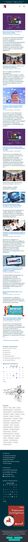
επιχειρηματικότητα (7, 418)
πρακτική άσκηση (7, 431)
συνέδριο (17, 438)
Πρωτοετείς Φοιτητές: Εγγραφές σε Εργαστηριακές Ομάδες (12, 32)
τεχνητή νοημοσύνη (7, 442)
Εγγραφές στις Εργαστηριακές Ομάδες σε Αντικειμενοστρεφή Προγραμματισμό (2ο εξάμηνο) (14, 233)
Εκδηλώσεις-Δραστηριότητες (12, 358)
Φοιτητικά (7, 350)
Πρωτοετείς (7, 352)
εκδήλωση (17, 414)
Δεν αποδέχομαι (18, 537)
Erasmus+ (5, 407)
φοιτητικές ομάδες (7, 444)
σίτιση (13, 435)
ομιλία (11, 425)
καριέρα (18, 420)
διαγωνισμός (6, 414)
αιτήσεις (18, 407)
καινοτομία (13, 420)
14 (16, 373)
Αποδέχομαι (9, 537)
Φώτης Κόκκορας (9, 34)
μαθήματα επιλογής (15, 422)
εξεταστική (17, 416)
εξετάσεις (11, 416)
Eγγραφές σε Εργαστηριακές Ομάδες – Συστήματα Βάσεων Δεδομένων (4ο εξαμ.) (13, 107)
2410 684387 (9, 2)
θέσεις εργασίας (6, 420)
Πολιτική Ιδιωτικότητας (14, 539)
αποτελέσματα (18, 409)
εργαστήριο (15, 418)
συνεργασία (5, 440)
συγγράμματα (11, 438)
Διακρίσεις (7, 354)
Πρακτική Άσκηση (9, 356)
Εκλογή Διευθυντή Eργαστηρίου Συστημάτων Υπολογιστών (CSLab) (12, 205)
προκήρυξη (14, 431)
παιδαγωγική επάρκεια (8, 427)
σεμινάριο (18, 435)
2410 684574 (15, 1)
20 (13, 375)
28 (16, 378)
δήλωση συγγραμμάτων (18, 412)
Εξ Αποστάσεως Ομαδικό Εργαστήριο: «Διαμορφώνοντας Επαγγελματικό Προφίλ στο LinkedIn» (13, 269)
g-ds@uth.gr (7, 476)
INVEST (13, 407)
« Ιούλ (4, 381)
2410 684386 (7, 474)
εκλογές (22, 414)
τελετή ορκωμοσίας (13, 440)
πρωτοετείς (16, 433)
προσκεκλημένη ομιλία (8, 433)
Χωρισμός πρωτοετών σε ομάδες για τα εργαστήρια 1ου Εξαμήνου (13, 66)
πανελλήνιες (16, 427)
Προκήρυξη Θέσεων (9, 360)
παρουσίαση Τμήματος (14, 429)
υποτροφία (15, 442)
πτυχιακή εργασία (7, 435)
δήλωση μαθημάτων (7, 412)
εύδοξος (21, 418)
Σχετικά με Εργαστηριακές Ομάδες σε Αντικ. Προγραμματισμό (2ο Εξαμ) (13, 318)
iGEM (10, 407)
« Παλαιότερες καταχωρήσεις (11, 340)
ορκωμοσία (16, 425)
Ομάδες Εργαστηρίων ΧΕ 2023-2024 (12, 182)
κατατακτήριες (6, 422)
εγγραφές (12, 414)
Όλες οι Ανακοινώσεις (10, 348)
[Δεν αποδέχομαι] (26, 535)
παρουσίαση (5, 429)
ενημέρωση (5, 416)
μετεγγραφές (6, 425)
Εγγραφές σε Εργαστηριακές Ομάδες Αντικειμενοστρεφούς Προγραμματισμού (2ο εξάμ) (14, 148)
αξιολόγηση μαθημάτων (8, 409)
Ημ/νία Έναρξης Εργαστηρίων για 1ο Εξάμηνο (12, 292)
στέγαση (5, 438)
